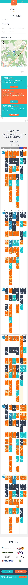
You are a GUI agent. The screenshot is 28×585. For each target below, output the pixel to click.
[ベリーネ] (20, 552)
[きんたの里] (20, 548)
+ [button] (3, 41)
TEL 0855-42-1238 (23, 576)
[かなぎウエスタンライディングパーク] (8, 552)
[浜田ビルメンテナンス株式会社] (8, 548)
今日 (18, 145)
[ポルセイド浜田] (20, 560)
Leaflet (14, 66)
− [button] (3, 43)
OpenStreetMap (19, 66)
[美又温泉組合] (20, 556)
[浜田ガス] (8, 560)
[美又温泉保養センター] (8, 556)
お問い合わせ (20, 571)
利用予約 (7, 571)
